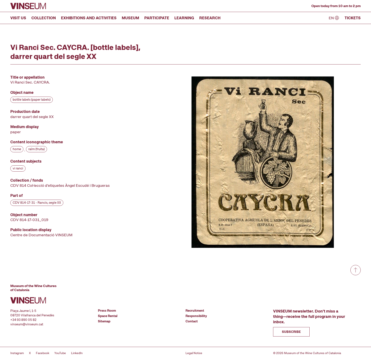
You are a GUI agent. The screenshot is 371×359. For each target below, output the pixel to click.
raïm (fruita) (36, 149)
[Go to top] (355, 270)
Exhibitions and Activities (89, 17)
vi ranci (18, 168)
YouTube (60, 353)
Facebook (42, 353)
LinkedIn (77, 353)
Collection (43, 17)
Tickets (353, 17)
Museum (130, 17)
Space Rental (107, 316)
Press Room (107, 310)
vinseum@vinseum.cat (26, 324)
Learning (184, 17)
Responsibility (196, 316)
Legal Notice (194, 353)
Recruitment (195, 310)
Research (209, 17)
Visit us (18, 17)
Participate (156, 17)
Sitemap (104, 321)
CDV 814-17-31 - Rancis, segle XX (37, 202)
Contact (192, 321)
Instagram (17, 353)
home (17, 149)
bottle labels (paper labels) (31, 99)
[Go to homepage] (28, 6)
